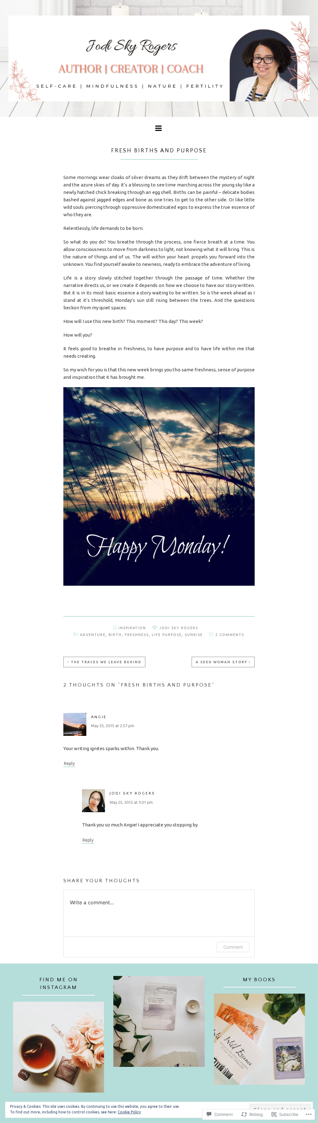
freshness (137, 635)
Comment (233, 947)
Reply (69, 763)
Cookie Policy (129, 1112)
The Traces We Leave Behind (106, 662)
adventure (93, 635)
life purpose (167, 635)
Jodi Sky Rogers (178, 628)
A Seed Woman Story (221, 662)
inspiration (132, 628)
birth (115, 635)
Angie (99, 717)
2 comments (230, 635)
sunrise (194, 635)
